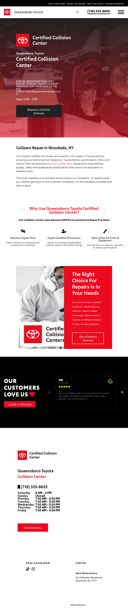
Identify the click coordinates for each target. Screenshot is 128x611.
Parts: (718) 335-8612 (95, 4)
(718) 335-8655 (33, 486)
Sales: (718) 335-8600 (56, 4)
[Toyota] (7, 12)
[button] (122, 392)
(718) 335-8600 (98, 11)
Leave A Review (20, 404)
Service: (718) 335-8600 (76, 4)
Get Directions (32, 527)
